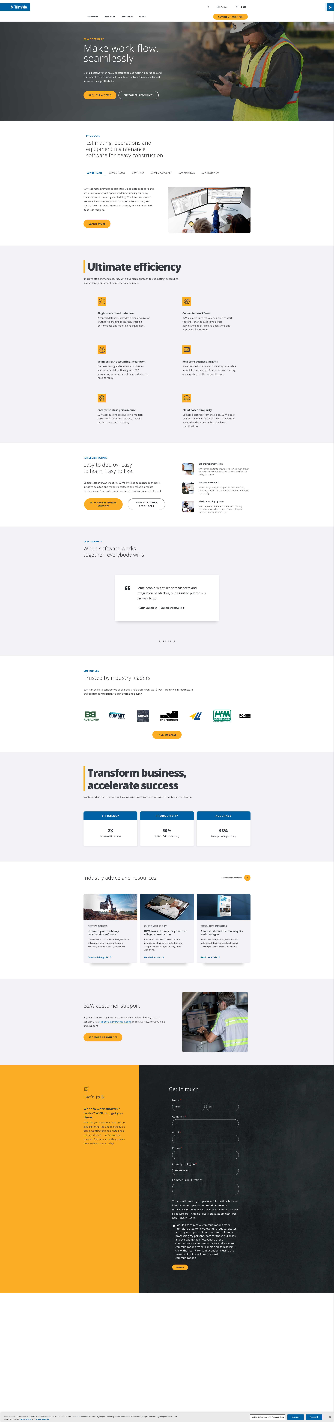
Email (181, 1132)
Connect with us (230, 16)
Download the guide (98, 957)
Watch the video (152, 957)
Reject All (296, 1417)
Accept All (314, 1417)
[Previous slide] (160, 641)
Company (184, 1116)
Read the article (209, 957)
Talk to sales (167, 734)
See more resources (102, 1037)
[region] (167, 609)
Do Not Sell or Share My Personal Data (268, 1417)
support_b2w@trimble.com (115, 1021)
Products (110, 16)
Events (142, 16)
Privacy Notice (187, 1217)
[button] (220, 7)
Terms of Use (25, 1419)
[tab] (95, 173)
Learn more (97, 223)
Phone (182, 1148)
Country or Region (189, 1164)
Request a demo (99, 95)
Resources (127, 16)
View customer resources (146, 504)
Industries (92, 16)
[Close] (330, 1417)
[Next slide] (174, 641)
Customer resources (138, 95)
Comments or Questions (187, 1180)
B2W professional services (103, 504)
